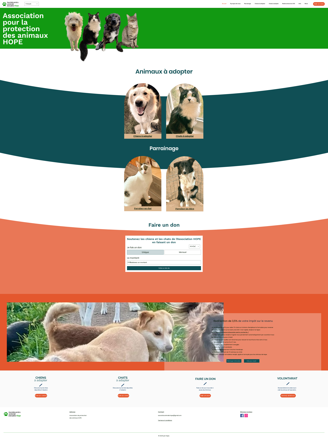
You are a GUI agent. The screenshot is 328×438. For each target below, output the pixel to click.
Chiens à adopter (142, 136)
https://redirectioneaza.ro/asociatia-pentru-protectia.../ (230, 332)
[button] (247, 3)
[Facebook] (242, 415)
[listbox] (194, 246)
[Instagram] (246, 415)
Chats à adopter (185, 136)
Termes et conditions (165, 420)
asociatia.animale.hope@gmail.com (170, 415)
